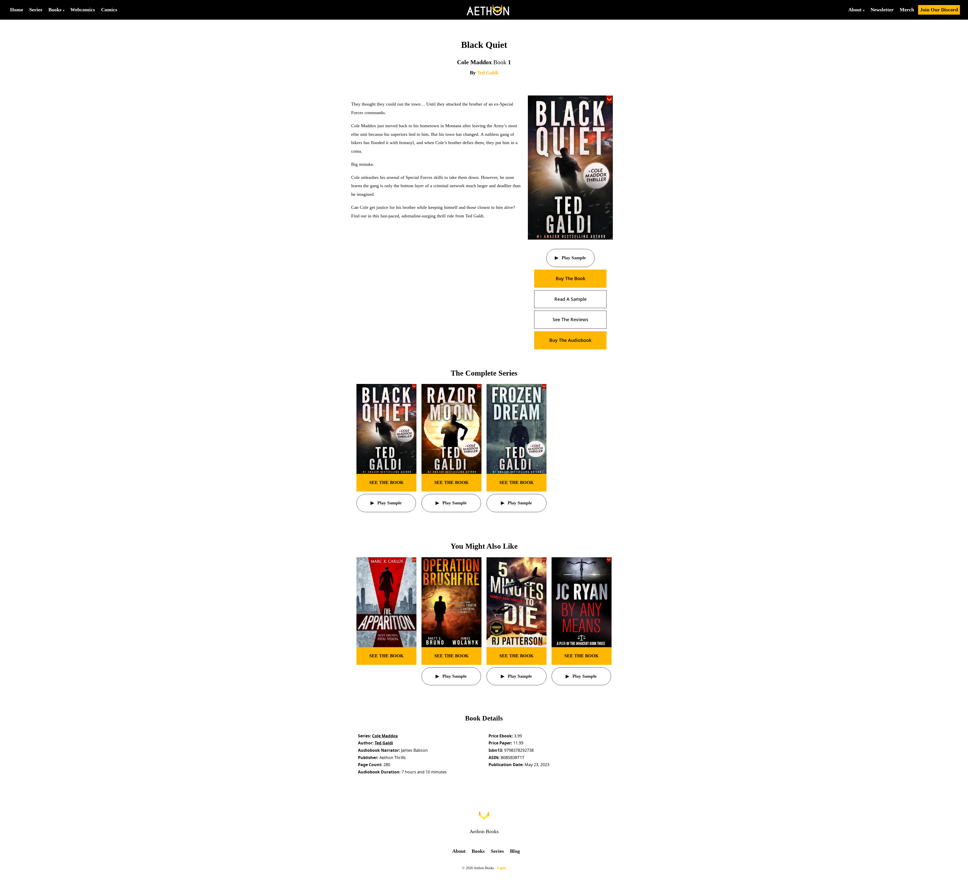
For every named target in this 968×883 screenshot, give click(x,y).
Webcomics (82, 9)
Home (16, 9)
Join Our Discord (939, 9)
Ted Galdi (487, 72)
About (855, 9)
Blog (515, 851)
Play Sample (573, 257)
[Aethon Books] (488, 10)
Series (35, 9)
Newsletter (882, 9)
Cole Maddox (385, 736)
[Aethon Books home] (484, 816)
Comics (109, 9)
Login (501, 868)
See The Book (386, 482)
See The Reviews (570, 319)
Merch (907, 9)
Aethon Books (484, 831)
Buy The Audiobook (570, 340)
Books (55, 9)
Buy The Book (570, 278)
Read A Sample (570, 299)
